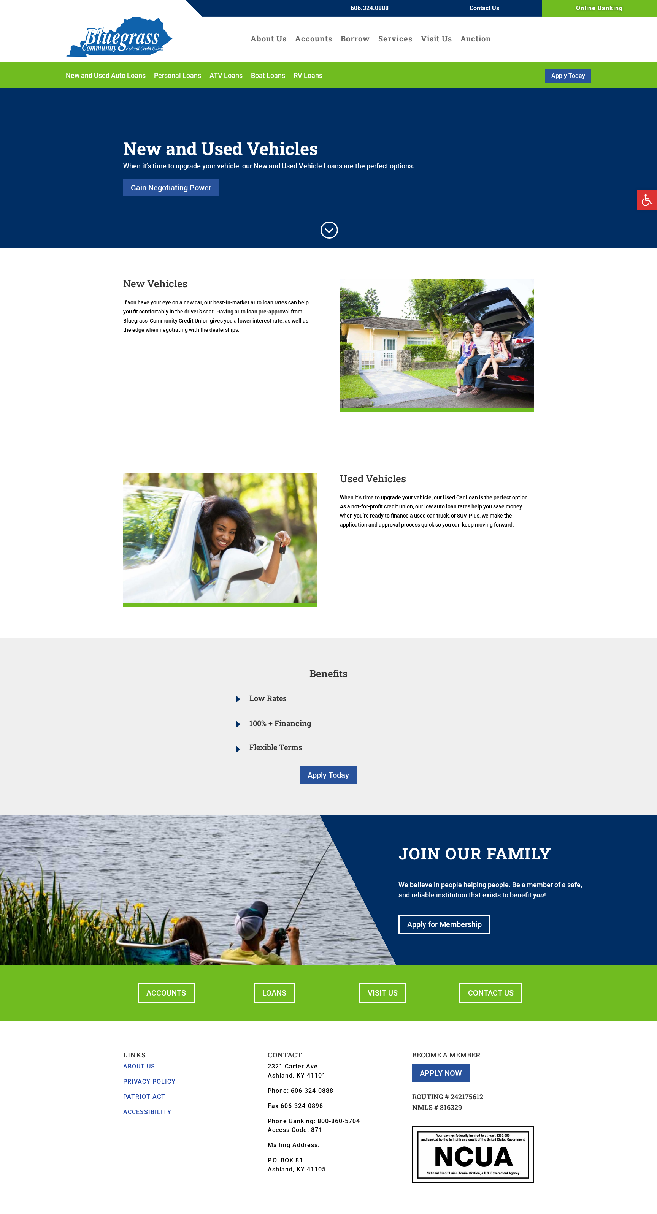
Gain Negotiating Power (171, 187)
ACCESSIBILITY (147, 1112)
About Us (269, 39)
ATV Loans (226, 76)
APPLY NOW (441, 1073)
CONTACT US (491, 992)
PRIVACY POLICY (149, 1081)
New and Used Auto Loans (106, 76)
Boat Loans (268, 76)
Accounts (313, 39)
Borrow (355, 39)
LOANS (274, 992)
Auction (475, 39)
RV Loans (308, 76)
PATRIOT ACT (144, 1096)
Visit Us (436, 39)
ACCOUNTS (166, 992)
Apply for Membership (444, 924)
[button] (647, 200)
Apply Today (568, 75)
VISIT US (383, 992)
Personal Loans (177, 76)
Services (395, 39)
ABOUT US (139, 1066)
